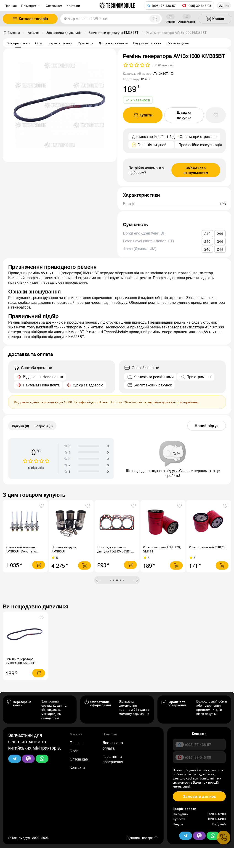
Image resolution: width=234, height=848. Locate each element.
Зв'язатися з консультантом (196, 170)
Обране (170, 22)
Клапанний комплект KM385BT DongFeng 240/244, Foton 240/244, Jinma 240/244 (23, 553)
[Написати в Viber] (28, 759)
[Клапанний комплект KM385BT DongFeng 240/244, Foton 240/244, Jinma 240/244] (25, 522)
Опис (39, 43)
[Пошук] (154, 18)
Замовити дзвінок (199, 796)
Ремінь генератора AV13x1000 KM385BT (21, 660)
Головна (14, 32)
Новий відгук (206, 425)
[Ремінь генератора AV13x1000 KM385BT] (25, 634)
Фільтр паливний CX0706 (207, 547)
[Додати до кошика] (38, 565)
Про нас (11, 5)
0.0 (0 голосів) (163, 65)
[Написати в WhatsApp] (42, 759)
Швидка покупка (184, 115)
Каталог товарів (33, 18)
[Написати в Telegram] (14, 759)
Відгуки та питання (147, 43)
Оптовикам (79, 759)
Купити (145, 115)
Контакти (77, 767)
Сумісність (85, 43)
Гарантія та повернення (113, 759)
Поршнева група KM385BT (63, 549)
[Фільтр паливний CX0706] (208, 522)
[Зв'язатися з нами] (223, 837)
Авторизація (186, 22)
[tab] (20, 425)
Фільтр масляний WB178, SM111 (162, 549)
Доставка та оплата (113, 43)
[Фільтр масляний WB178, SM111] (162, 522)
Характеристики (60, 43)
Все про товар (18, 43)
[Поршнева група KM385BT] (71, 522)
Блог (74, 750)
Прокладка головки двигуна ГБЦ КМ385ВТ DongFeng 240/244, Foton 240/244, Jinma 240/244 (116, 553)
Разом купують (178, 43)
